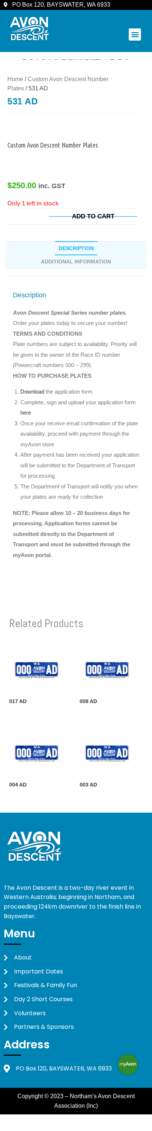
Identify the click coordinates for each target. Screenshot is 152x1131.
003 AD (88, 785)
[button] (135, 34)
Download (33, 391)
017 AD (18, 701)
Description (76, 248)
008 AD (88, 701)
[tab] (76, 248)
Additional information (76, 261)
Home (15, 79)
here (25, 412)
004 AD (18, 785)
